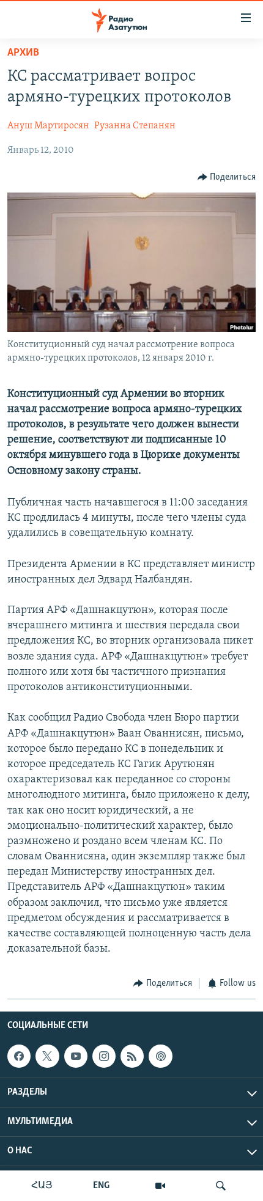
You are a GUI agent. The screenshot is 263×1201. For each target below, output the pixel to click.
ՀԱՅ (42, 1186)
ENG (101, 1186)
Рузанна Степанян (135, 126)
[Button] (227, 177)
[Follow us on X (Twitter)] (47, 1056)
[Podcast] (160, 1056)
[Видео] (160, 1185)
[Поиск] (220, 1185)
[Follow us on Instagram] (104, 1056)
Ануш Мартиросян (48, 126)
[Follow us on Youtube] (75, 1056)
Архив (23, 53)
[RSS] (132, 1056)
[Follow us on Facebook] (19, 1056)
